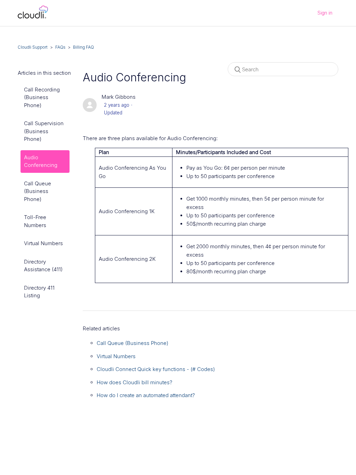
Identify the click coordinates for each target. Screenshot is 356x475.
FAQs (60, 47)
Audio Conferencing (40, 161)
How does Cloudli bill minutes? (134, 382)
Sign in (324, 13)
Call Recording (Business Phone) (42, 97)
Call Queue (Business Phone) (37, 191)
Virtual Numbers (43, 243)
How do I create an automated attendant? (146, 395)
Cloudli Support (33, 47)
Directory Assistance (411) (43, 265)
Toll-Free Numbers (35, 221)
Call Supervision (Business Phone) (44, 131)
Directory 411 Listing (39, 291)
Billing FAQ (83, 47)
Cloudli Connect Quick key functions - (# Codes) (156, 369)
